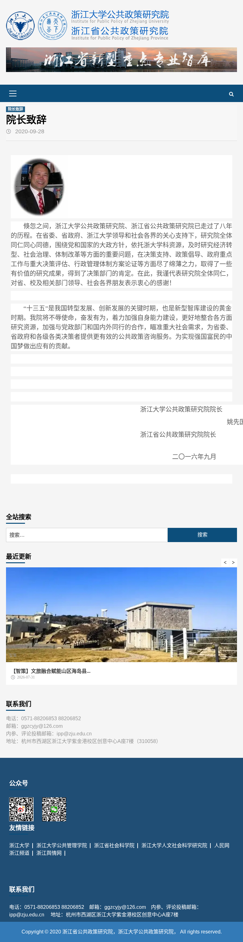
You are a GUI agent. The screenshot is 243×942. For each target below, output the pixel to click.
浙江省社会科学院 (114, 845)
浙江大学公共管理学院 (61, 845)
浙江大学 (19, 845)
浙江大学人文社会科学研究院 (174, 845)
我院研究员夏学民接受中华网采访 (49, 671)
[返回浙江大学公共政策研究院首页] (88, 25)
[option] (121, 629)
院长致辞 (15, 109)
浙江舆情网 (49, 853)
